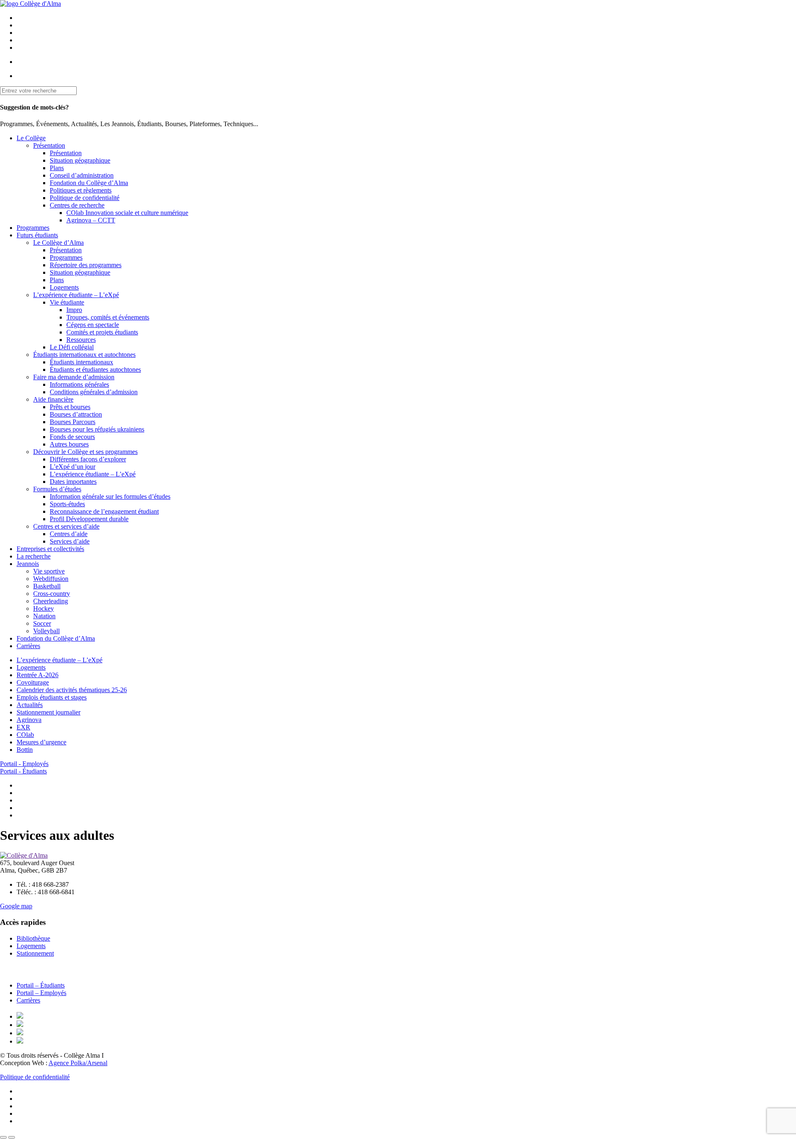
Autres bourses (69, 444)
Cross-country (51, 593)
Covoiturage (33, 682)
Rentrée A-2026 (37, 674)
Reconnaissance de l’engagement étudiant (104, 511)
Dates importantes (73, 481)
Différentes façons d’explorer (88, 459)
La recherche (34, 556)
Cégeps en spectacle (92, 324)
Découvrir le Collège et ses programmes (85, 451)
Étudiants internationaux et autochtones (84, 354)
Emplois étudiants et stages (52, 697)
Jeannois (28, 563)
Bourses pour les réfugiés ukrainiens (97, 429)
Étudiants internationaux (81, 362)
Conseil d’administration (82, 175)
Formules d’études (57, 489)
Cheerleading (50, 601)
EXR (23, 727)
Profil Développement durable (89, 518)
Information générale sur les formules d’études (110, 496)
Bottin (25, 749)
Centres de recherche (77, 205)
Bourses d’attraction (76, 414)
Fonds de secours (72, 436)
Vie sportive (49, 571)
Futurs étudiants (37, 235)
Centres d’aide (68, 533)
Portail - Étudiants (23, 771)
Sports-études (67, 503)
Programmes (33, 227)
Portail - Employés (24, 763)
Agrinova (29, 719)
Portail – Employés (41, 992)
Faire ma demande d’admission (73, 376)
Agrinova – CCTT (90, 220)
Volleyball (46, 630)
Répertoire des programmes (85, 264)
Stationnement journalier (48, 712)
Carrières (28, 645)
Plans (57, 167)
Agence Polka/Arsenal (78, 1062)
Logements (64, 287)
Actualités (30, 704)
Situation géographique (80, 160)
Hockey (43, 608)
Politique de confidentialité (84, 197)
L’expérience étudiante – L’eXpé (76, 294)
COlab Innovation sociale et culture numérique (127, 212)
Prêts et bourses (70, 406)
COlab (25, 734)
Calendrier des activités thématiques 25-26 (72, 689)
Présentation (49, 145)
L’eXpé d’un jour (72, 466)
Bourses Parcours (72, 421)
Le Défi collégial (72, 347)
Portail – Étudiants (41, 985)
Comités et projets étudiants (102, 332)
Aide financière (53, 399)
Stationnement (35, 953)
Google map (16, 906)
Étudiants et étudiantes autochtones (95, 369)
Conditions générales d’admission (94, 391)
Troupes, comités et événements (107, 317)
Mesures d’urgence (41, 742)
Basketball (47, 586)
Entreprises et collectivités (50, 548)
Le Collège (31, 137)
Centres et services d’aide (66, 526)
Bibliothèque (33, 938)
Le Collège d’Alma (58, 242)
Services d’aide (70, 541)
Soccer (42, 623)
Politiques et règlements (81, 190)
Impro (74, 309)
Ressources (81, 339)
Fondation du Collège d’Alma (89, 182)
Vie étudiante (67, 302)
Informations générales (79, 384)
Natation (44, 615)
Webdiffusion (50, 578)
